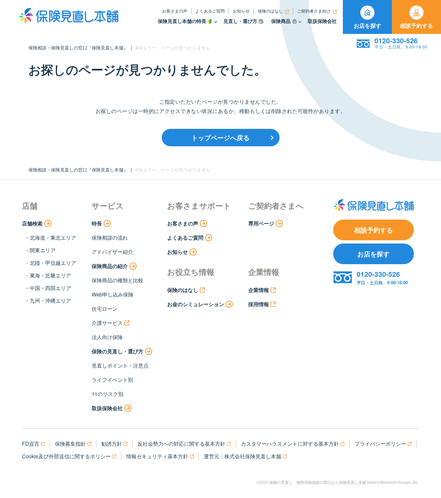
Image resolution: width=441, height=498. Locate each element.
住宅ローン (105, 308)
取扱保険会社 (322, 21)
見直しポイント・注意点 (120, 365)
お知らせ (241, 11)
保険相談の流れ (110, 237)
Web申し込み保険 (112, 294)
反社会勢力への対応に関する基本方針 (181, 443)
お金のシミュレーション (195, 304)
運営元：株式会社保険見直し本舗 (242, 456)
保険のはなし (270, 11)
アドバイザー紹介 (112, 251)
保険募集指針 (70, 443)
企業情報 (258, 290)
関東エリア (43, 250)
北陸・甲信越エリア (53, 262)
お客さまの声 (174, 11)
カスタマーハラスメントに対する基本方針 (290, 443)
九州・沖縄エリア (50, 300)
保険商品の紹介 (110, 266)
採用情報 (258, 304)
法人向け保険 (107, 337)
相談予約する (416, 25)
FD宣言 (30, 443)
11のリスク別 (107, 394)
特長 (97, 223)
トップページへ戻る (220, 137)
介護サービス (107, 323)
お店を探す (367, 25)
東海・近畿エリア (50, 275)
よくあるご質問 (210, 11)
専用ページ (261, 223)
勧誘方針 (111, 443)
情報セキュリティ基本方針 (157, 456)
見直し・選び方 (240, 21)
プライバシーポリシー (380, 443)
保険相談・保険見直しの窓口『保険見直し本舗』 (78, 47)
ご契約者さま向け (314, 11)
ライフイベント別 (112, 379)
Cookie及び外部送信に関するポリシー (66, 456)
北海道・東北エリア (53, 237)
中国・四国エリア (50, 288)
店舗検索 (32, 223)
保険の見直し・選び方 (117, 351)
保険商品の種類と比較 (117, 280)
